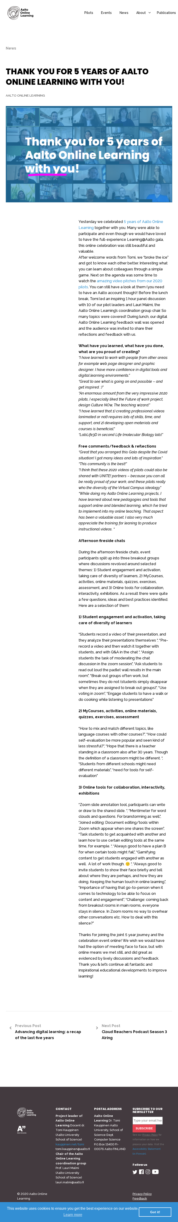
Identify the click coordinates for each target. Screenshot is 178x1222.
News (124, 13)
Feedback (140, 1198)
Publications (166, 13)
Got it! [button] (155, 1212)
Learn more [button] (73, 1215)
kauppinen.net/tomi (70, 1144)
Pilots (88, 13)
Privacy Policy (150, 1134)
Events (106, 13)
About (141, 13)
